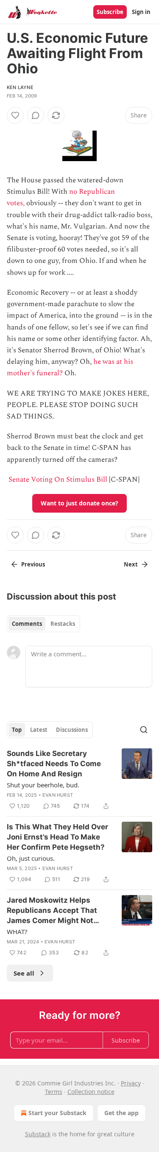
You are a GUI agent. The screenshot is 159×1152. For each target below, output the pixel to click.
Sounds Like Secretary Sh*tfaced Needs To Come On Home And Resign (54, 763)
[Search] (143, 729)
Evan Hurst (57, 795)
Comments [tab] (27, 624)
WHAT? (17, 931)
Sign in (141, 12)
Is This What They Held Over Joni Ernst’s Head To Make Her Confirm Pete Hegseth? (57, 837)
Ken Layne (20, 87)
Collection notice (90, 1092)
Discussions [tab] (72, 730)
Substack (37, 1134)
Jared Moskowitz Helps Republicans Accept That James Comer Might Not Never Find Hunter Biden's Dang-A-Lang (53, 911)
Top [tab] (17, 730)
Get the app (121, 1113)
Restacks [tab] (62, 624)
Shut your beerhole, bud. (43, 785)
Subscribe (110, 12)
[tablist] (43, 623)
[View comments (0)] (35, 115)
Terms (53, 1092)
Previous (33, 564)
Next (131, 564)
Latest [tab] (38, 730)
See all (24, 973)
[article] (79, 779)
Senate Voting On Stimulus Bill (57, 479)
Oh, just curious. (31, 858)
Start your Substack (57, 1113)
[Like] (15, 115)
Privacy (131, 1083)
